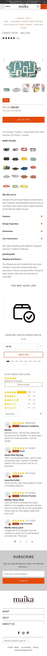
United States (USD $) (14, 641)
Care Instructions (10, 238)
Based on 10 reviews (13, 381)
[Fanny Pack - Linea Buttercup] (24, 188)
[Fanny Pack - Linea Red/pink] (6, 188)
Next (28, 18)
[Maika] (23, 6)
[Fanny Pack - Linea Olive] (15, 188)
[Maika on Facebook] (19, 633)
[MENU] (1, 6)
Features (6, 216)
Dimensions (7, 231)
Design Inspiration (10, 224)
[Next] (42, 60)
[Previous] (4, 60)
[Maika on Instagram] (23, 633)
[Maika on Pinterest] (28, 633)
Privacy (36, 647)
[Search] (38, 6)
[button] (10, 392)
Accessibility (26, 647)
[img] (18, 423)
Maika (16, 647)
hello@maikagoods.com (23, 650)
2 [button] (20, 542)
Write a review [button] (23, 384)
